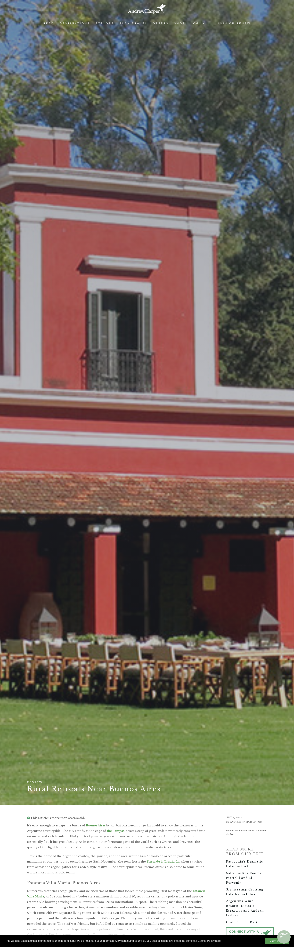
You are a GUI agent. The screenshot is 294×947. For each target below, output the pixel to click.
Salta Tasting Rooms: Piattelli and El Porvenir (244, 877)
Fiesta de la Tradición (163, 861)
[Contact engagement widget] (284, 937)
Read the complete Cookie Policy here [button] (197, 940)
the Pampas (115, 831)
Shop (179, 23)
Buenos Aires (95, 825)
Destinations (75, 23)
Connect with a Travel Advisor (244, 933)
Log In (198, 23)
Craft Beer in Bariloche (246, 922)
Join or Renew (234, 23)
